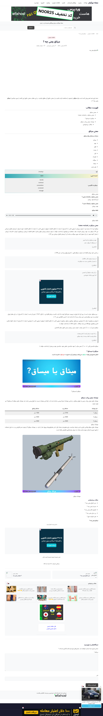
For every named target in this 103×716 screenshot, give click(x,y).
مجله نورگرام (93, 2)
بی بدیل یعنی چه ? (91, 513)
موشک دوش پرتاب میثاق (87, 122)
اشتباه (95, 176)
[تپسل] (23, 708)
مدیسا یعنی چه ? (91, 507)
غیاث (59, 229)
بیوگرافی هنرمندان (72, 3)
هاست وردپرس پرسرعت (50, 693)
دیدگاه (96, 652)
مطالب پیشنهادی (87, 125)
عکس (63, 3)
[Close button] (100, 686)
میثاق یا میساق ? (89, 119)
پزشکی (48, 3)
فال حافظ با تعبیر (51, 626)
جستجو (31, 28)
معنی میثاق (93, 112)
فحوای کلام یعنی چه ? (90, 510)
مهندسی (37, 3)
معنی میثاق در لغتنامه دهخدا (86, 115)
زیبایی (80, 3)
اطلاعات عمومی (56, 3)
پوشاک (85, 3)
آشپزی (42, 3)
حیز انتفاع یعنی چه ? (90, 503)
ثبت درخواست (91, 706)
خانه (97, 34)
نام (97, 676)
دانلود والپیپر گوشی (51, 629)
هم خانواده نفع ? (91, 517)
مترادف (96, 136)
